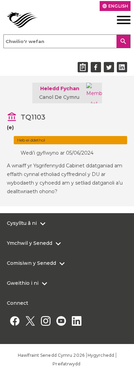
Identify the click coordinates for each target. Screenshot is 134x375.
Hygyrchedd (101, 355)
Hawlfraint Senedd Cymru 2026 (51, 355)
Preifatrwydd (66, 363)
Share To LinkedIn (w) (122, 67)
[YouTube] (61, 321)
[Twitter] (30, 321)
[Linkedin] (76, 321)
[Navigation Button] (117, 20)
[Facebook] (14, 321)
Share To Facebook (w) (96, 67)
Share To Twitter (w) (109, 67)
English (115, 6)
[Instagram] (45, 321)
